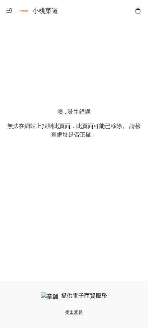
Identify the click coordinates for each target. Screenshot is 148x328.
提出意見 (74, 312)
